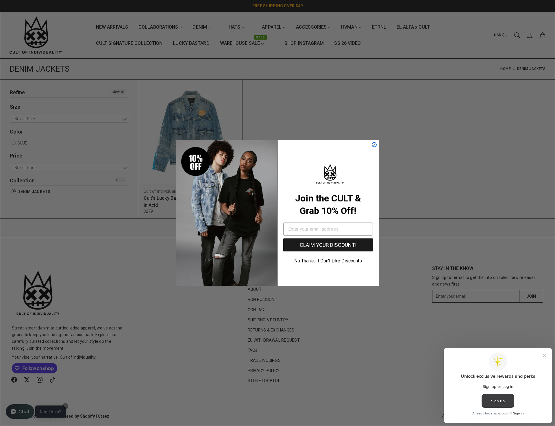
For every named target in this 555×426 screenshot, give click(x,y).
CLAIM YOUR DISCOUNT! (328, 245)
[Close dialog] (374, 144)
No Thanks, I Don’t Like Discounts (328, 261)
